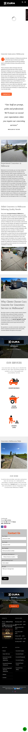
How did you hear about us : (8, 554)
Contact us (14, 484)
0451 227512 (8, 520)
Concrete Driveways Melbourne (7, 664)
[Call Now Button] (25, 729)
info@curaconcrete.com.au (9, 625)
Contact (4, 677)
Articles (4, 674)
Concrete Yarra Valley (19, 668)
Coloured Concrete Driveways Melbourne (7, 658)
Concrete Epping (20, 660)
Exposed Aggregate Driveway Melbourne (7, 669)
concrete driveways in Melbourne (15, 213)
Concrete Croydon (20, 650)
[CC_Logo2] (14, 340)
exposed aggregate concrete (19, 319)
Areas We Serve (6, 654)
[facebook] (2, 527)
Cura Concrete (8, 626)
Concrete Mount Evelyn (19, 663)
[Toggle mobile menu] (25, 2)
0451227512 (9, 621)
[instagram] (5, 527)
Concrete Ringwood (20, 657)
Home (4, 650)
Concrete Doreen (20, 654)
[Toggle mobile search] (22, 2)
